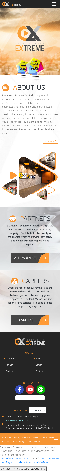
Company (10, 358)
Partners (9, 364)
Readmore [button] (50, 141)
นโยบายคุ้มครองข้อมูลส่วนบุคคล (16, 458)
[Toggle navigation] (54, 4)
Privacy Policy (18, 441)
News (38, 358)
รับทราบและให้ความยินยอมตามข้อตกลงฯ (21, 469)
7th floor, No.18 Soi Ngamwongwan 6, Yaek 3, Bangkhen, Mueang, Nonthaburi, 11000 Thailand (29, 426)
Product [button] (9, 371)
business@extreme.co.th (16, 420)
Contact (39, 371)
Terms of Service (33, 441)
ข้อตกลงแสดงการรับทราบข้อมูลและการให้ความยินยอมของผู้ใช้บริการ (29, 460)
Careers (39, 364)
